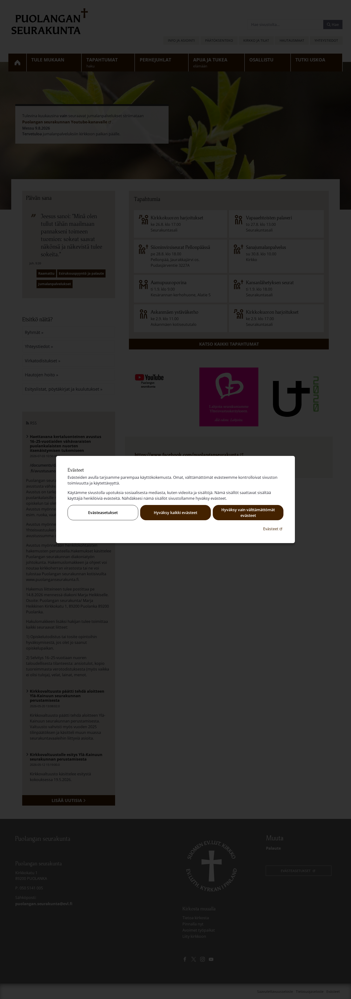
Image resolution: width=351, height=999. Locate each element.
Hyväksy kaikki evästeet (175, 512)
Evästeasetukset (103, 512)
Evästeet (273, 528)
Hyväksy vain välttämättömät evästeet (248, 512)
